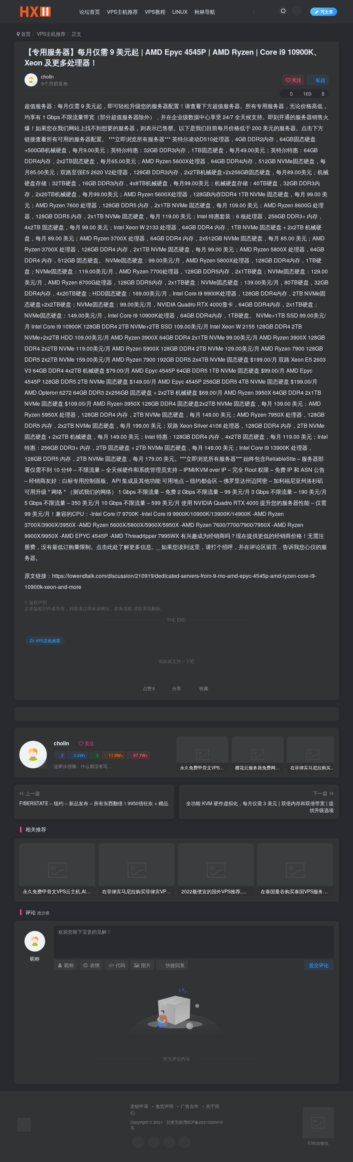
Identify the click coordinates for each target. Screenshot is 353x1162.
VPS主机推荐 (51, 33)
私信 (320, 79)
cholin (47, 76)
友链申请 (139, 1106)
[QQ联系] (154, 1142)
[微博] (169, 1142)
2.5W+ (80, 755)
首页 (25, 33)
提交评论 (319, 965)
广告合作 (190, 1106)
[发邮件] (185, 1142)
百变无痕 (174, 1122)
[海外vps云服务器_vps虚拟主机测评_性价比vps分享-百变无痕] (24, 1124)
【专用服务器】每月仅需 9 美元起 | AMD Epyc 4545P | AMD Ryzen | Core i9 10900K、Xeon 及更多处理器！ (172, 57)
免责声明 (164, 1106)
